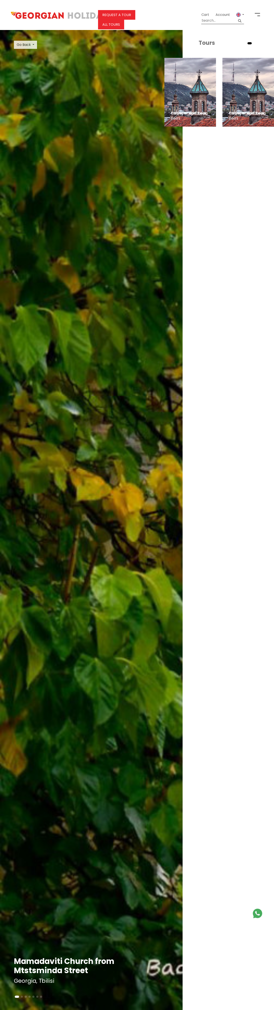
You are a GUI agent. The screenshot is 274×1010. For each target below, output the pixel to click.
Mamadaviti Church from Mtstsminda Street (64, 966)
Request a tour (116, 14)
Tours (207, 43)
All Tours (111, 24)
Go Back (24, 44)
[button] (240, 14)
